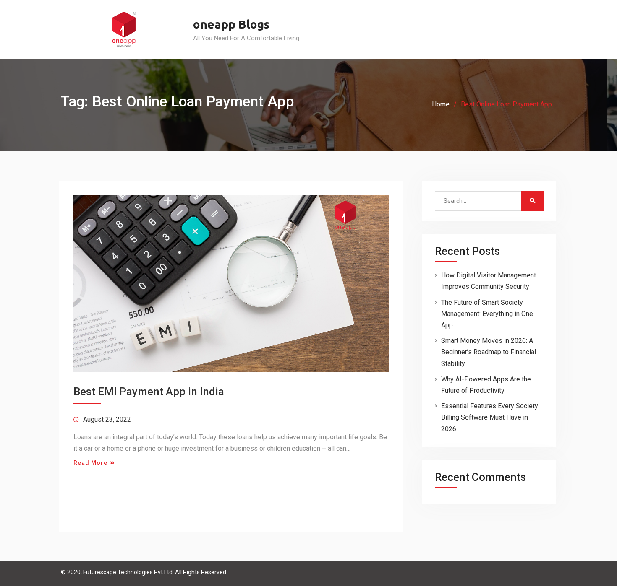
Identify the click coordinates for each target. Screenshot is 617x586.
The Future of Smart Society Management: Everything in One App (487, 313)
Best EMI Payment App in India (148, 391)
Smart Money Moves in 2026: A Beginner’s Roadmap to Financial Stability (488, 352)
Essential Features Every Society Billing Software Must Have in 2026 (489, 417)
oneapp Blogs (231, 24)
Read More (90, 462)
